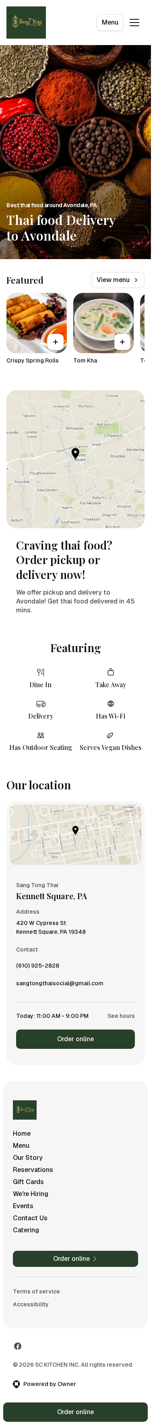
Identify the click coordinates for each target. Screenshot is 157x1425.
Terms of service (36, 1291)
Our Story (28, 1157)
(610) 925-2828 (37, 967)
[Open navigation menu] (134, 22)
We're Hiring (30, 1194)
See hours (121, 1015)
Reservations (33, 1170)
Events (23, 1206)
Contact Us (30, 1218)
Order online (75, 1039)
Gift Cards (28, 1182)
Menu (110, 22)
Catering (26, 1230)
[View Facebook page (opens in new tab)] (18, 1346)
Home (22, 1133)
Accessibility (31, 1304)
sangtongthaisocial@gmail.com (59, 985)
